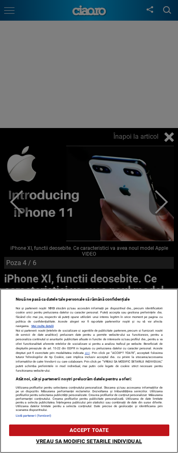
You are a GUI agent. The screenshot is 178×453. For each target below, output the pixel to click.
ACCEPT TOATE (89, 430)
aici (87, 353)
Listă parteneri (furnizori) (34, 415)
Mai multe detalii (42, 326)
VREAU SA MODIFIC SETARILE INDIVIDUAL (89, 441)
